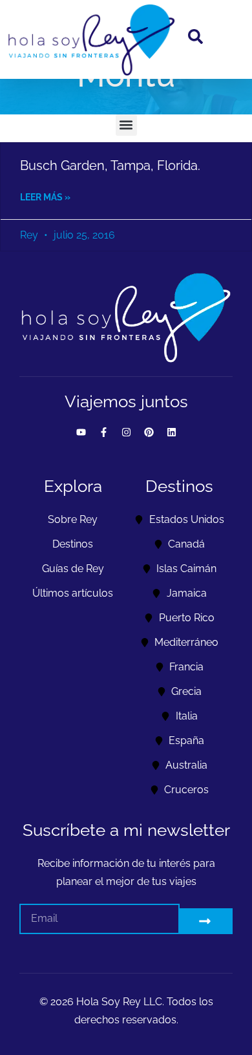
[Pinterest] (148, 432)
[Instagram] (126, 432)
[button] (126, 125)
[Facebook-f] (103, 432)
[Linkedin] (171, 432)
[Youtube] (80, 432)
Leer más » (45, 197)
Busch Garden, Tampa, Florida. (110, 165)
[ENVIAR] (206, 921)
